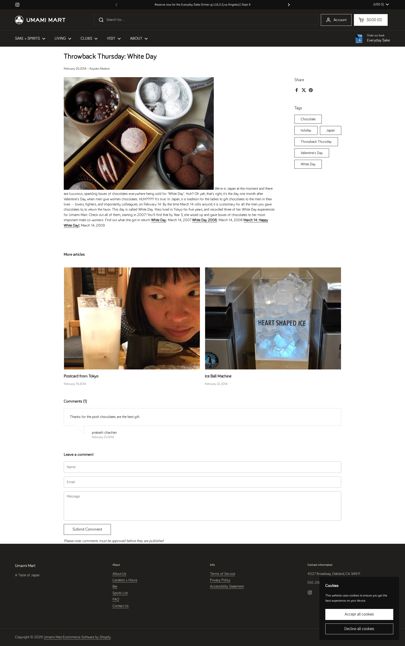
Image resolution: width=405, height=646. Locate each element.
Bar (114, 586)
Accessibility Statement (227, 586)
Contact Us (120, 606)
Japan (330, 130)
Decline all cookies (359, 629)
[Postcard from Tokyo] (132, 318)
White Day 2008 (204, 220)
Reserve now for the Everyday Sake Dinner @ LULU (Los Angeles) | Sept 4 (203, 4)
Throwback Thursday (316, 142)
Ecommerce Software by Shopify (87, 637)
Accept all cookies (359, 614)
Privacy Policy (220, 580)
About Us (119, 574)
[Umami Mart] (40, 20)
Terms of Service (222, 574)
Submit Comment (87, 529)
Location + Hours (124, 580)
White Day (308, 164)
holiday (306, 130)
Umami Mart (53, 637)
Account (340, 20)
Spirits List (120, 593)
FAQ (115, 599)
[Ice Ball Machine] (273, 318)
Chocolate (308, 119)
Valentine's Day (312, 153)
